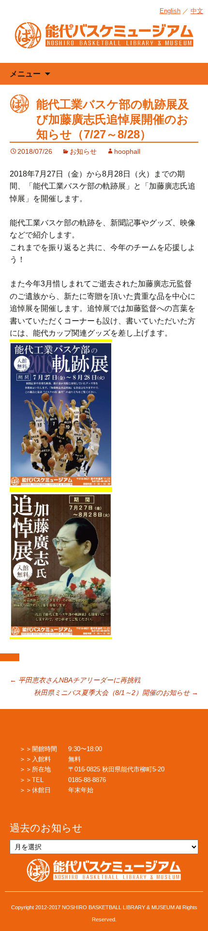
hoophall (127, 151)
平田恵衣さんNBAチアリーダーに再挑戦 (75, 680)
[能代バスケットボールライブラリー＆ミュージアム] (104, 40)
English (170, 11)
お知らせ (83, 151)
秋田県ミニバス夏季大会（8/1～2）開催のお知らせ (116, 692)
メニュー (25, 73)
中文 (197, 11)
